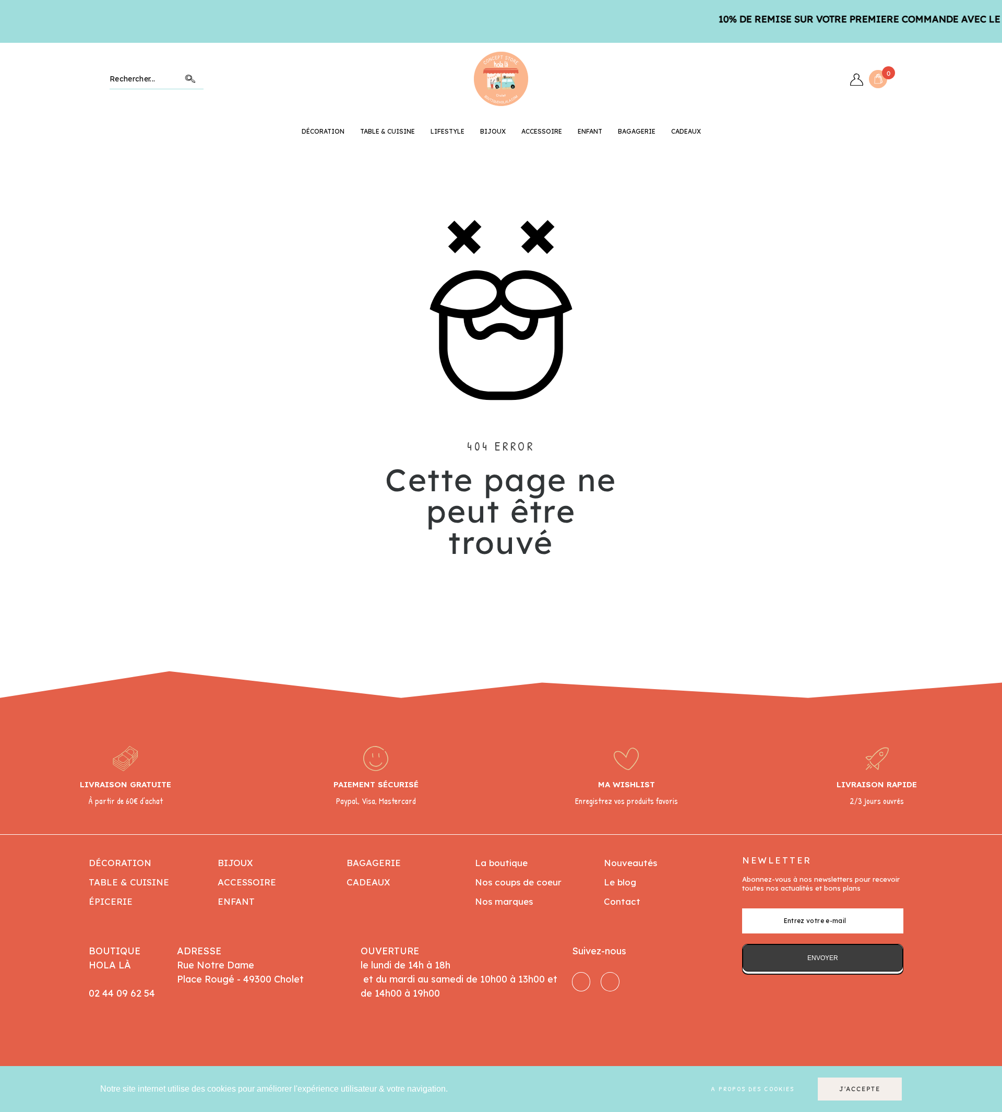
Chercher (190, 79)
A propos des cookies (752, 1089)
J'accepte (859, 1089)
